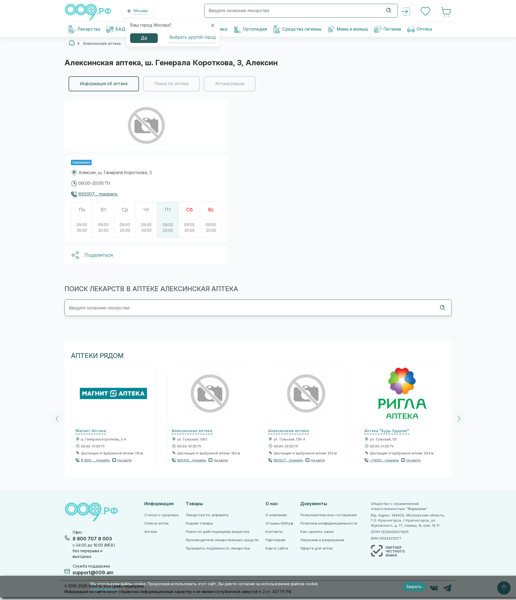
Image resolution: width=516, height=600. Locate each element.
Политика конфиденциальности (328, 523)
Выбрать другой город (192, 37)
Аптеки (150, 532)
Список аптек (156, 523)
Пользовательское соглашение (328, 515)
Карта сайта (277, 548)
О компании (276, 515)
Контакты (274, 532)
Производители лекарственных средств (222, 540)
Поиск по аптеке (171, 83)
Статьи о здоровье (161, 515)
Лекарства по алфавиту (207, 515)
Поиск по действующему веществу (217, 532)
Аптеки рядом (229, 83)
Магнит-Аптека (91, 431)
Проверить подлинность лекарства (218, 548)
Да (144, 38)
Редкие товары (199, 523)
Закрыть (414, 586)
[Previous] (57, 418)
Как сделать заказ (317, 532)
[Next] (459, 418)
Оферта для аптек (316, 548)
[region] (258, 83)
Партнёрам (275, 540)
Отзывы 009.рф (279, 523)
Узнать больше (104, 589)
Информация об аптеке (104, 83)
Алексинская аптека (192, 431)
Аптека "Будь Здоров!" (386, 431)
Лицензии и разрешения (322, 540)
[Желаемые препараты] (426, 12)
